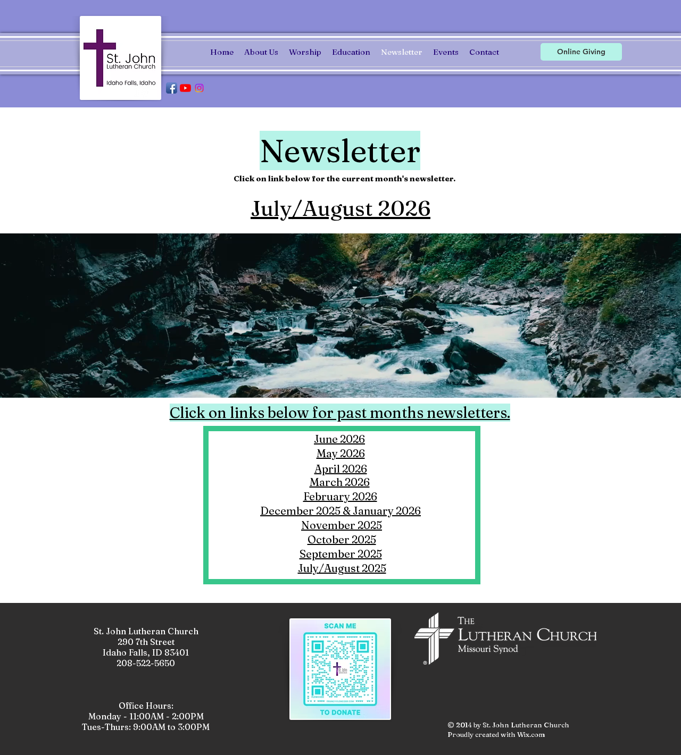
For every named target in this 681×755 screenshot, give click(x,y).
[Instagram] (199, 88)
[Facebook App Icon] (171, 88)
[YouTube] (185, 88)
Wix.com (531, 734)
